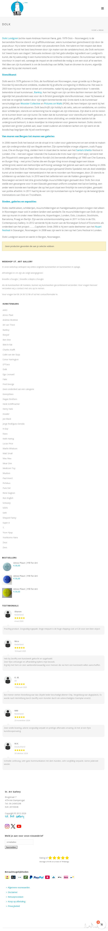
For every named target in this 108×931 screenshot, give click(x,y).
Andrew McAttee (10, 320)
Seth (5, 512)
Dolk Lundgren (10, 38)
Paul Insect (8, 478)
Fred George (8, 384)
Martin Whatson (10, 448)
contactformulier (47, 294)
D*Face (6, 364)
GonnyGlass (8, 394)
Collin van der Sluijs (11, 354)
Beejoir (6, 334)
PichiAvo (6, 483)
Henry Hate (8, 409)
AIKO (5, 310)
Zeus (5, 542)
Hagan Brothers (10, 399)
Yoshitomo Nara (10, 537)
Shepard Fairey (9, 517)
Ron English (8, 498)
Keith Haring (8, 438)
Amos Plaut (8, 315)
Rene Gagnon (9, 493)
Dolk (5, 369)
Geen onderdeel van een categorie (18, 389)
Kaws (5, 433)
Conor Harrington (11, 359)
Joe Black (7, 419)
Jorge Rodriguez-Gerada (13, 423)
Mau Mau (7, 458)
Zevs (5, 547)
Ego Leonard (8, 374)
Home (94, 30)
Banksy (38, 92)
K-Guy (5, 428)
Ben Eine (7, 339)
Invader (6, 414)
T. (3, 527)
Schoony (7, 503)
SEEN (5, 507)
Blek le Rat (7, 344)
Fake (5, 379)
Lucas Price (8, 443)
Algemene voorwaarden (19, 887)
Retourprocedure (15, 896)
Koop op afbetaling (16, 901)
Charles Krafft (9, 349)
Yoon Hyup (8, 532)
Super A (6, 522)
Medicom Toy (9, 468)
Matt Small (8, 453)
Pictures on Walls (53, 103)
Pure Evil (6, 488)
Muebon (6, 473)
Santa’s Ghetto (84, 150)
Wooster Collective (30, 103)
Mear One (7, 463)
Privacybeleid (14, 906)
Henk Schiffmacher (11, 404)
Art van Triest (9, 324)
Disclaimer (12, 892)
